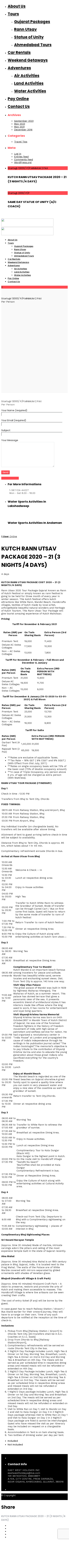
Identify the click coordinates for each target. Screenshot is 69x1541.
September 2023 (24, 121)
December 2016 (23, 129)
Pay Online (18, 98)
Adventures (19, 68)
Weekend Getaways (28, 60)
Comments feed (23, 159)
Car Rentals (19, 52)
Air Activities (26, 75)
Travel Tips (20, 141)
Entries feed (21, 156)
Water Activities (30, 91)
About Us (17, 6)
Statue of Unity (29, 37)
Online (9, 536)
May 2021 (19, 126)
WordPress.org (23, 162)
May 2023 (19, 123)
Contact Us (19, 106)
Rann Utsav (25, 29)
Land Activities (28, 83)
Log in (17, 153)
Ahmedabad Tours (33, 44)
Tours (13, 14)
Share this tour (10, 478)
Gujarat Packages (32, 21)
